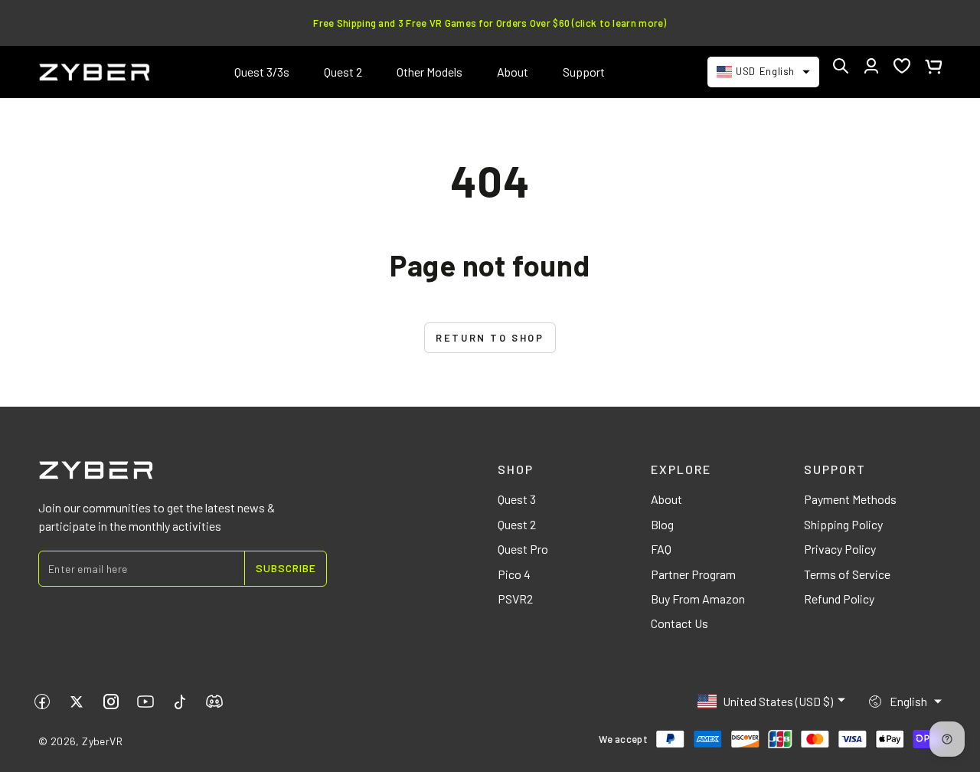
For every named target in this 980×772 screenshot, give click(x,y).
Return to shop (490, 338)
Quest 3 (517, 499)
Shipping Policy (843, 524)
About (666, 499)
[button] (840, 66)
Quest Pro (523, 548)
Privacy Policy (840, 548)
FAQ (661, 548)
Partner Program (693, 574)
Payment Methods (850, 499)
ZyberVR (102, 740)
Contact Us (679, 623)
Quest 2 (517, 524)
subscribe (286, 567)
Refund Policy (839, 598)
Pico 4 (514, 574)
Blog (662, 524)
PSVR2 (515, 598)
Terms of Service (847, 574)
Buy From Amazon (698, 598)
